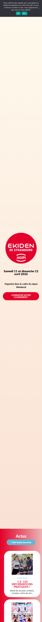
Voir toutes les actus (21, 542)
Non (24, 13)
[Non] (39, 8)
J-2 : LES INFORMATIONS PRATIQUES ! (22, 584)
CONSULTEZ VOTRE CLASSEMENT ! (21, 296)
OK (18, 13)
